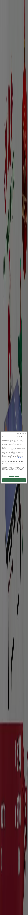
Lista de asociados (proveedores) (9, 471)
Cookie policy (21, 457)
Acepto (13, 480)
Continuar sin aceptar (21, 433)
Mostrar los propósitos (14, 476)
